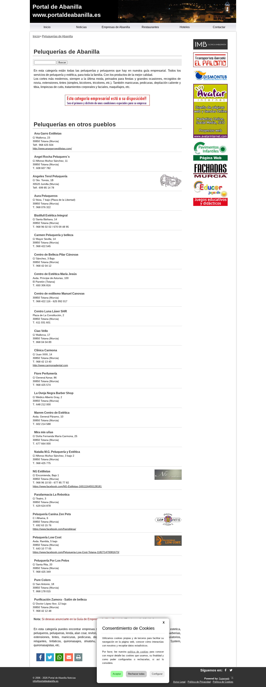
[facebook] (225, 670)
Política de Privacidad (199, 681)
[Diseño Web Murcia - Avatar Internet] (232, 678)
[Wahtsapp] (59, 657)
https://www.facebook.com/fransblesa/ (54, 528)
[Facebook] (40, 657)
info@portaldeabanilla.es (45, 681)
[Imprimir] (78, 657)
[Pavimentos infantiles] (210, 159)
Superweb (224, 678)
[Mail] (69, 657)
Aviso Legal (179, 681)
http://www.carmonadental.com (50, 365)
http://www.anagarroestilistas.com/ (52, 148)
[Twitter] (50, 657)
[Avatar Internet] (210, 136)
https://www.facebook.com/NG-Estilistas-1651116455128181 (67, 486)
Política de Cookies (223, 681)
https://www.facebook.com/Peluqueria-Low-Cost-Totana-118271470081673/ (76, 552)
